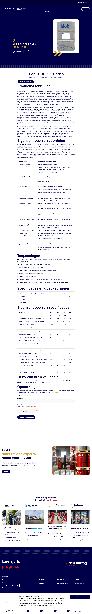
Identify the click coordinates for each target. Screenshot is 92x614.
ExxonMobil (55, 392)
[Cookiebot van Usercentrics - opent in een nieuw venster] (9, 611)
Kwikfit (58, 539)
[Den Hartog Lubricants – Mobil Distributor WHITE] (13, 7)
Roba (62, 539)
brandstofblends (37, 528)
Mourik (40, 538)
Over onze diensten (32, 535)
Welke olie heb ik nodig (56, 533)
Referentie (53, 539)
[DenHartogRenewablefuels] (31, 504)
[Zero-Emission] (11, 510)
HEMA (35, 538)
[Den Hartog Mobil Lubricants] (57, 510)
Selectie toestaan (80, 601)
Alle (28, 532)
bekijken (39, 532)
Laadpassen (17, 540)
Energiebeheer (8, 537)
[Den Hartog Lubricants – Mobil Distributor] (57, 504)
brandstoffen (33, 532)
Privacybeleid (33, 406)
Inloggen (79, 2)
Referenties (30, 538)
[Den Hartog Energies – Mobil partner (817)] (80, 510)
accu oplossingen (12, 529)
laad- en (4, 529)
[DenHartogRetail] (77, 504)
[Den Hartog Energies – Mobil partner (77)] (34, 510)
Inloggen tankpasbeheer (79, 540)
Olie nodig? (85, 2)
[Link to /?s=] (75, 2)
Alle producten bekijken (56, 536)
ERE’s (15, 537)
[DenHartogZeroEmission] (8, 504)
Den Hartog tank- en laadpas (81, 532)
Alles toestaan (80, 596)
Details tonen (77, 611)
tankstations (80, 527)
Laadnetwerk (8, 540)
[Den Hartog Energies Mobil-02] (71, 447)
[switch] (42, 611)
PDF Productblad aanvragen (26, 417)
